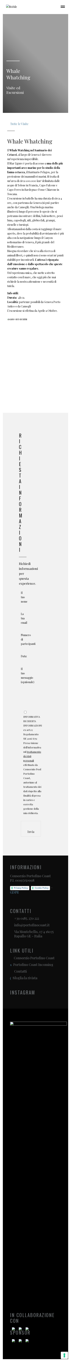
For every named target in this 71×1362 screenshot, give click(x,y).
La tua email (24, 618)
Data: (24, 656)
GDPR (14, 892)
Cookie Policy (41, 888)
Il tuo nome (24, 597)
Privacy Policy (21, 888)
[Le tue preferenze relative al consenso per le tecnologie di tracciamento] (64, 1355)
